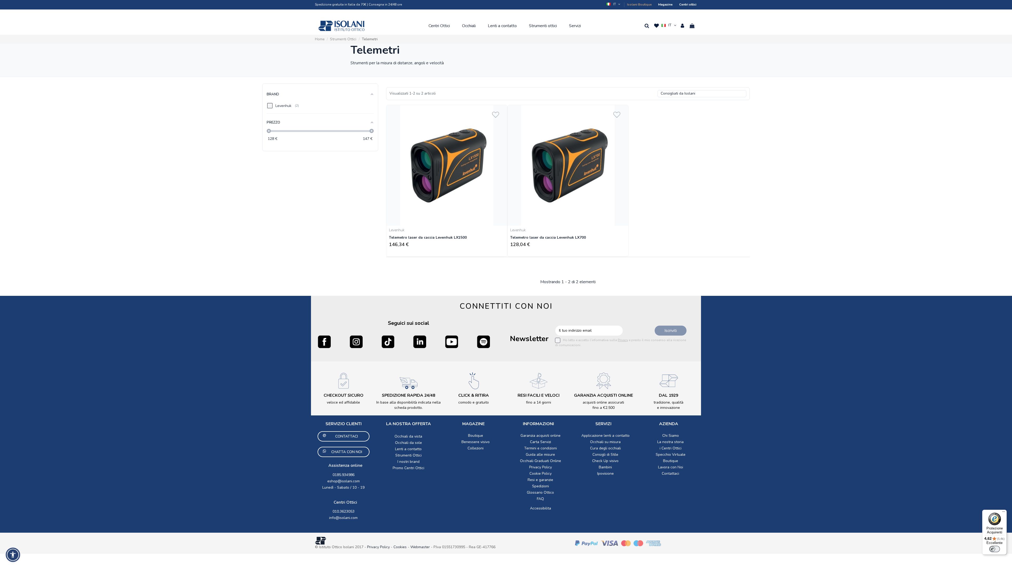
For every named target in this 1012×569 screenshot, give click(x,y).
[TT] (388, 342)
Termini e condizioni (540, 448)
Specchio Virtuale (670, 454)
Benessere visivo (475, 441)
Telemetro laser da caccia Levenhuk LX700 (548, 237)
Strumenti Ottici (408, 455)
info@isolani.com (343, 517)
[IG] (356, 342)
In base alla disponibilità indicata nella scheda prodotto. (408, 405)
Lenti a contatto (408, 449)
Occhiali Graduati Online (540, 460)
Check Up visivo (605, 460)
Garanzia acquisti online (540, 435)
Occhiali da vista (408, 436)
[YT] (451, 342)
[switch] (994, 549)
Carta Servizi (540, 441)
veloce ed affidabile (343, 402)
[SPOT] (483, 342)
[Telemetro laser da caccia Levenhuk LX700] (568, 165)
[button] (613, 4)
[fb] (324, 342)
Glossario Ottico (540, 492)
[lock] (343, 380)
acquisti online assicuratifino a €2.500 (603, 405)
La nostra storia (670, 441)
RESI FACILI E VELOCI (538, 395)
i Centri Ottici (671, 448)
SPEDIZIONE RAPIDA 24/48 (408, 395)
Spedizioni (540, 486)
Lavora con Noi (670, 467)
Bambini (605, 467)
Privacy (623, 340)
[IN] (419, 342)
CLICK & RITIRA (473, 395)
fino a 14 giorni (538, 402)
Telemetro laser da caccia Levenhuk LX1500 (428, 237)
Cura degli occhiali (605, 448)
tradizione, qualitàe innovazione (668, 405)
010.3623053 (343, 511)
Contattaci (670, 473)
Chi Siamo (670, 435)
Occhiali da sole (408, 442)
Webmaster (420, 547)
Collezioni (476, 448)
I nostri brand (408, 461)
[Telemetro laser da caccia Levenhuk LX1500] (446, 165)
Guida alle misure (540, 454)
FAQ (540, 498)
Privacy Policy (540, 467)
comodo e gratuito (473, 402)
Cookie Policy (540, 473)
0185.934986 (343, 474)
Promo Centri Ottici (408, 467)
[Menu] (1003, 513)
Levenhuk (397, 230)
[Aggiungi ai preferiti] (495, 113)
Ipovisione (605, 473)
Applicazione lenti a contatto (605, 435)
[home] (341, 25)
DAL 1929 (668, 395)
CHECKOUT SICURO (343, 395)
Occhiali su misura (605, 441)
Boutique (475, 435)
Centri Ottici (345, 502)
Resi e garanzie (540, 479)
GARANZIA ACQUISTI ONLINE (603, 395)
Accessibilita (540, 508)
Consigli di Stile (605, 454)
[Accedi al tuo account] (682, 25)
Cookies (400, 547)
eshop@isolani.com (343, 481)
